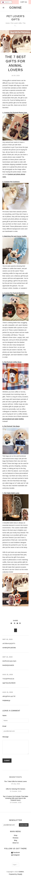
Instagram (16, 855)
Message (5, 737)
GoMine (21, 872)
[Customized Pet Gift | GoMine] (15, 606)
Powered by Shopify (15, 874)
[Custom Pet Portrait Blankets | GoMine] (15, 320)
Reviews (15, 838)
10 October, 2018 (15, 802)
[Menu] (3, 7)
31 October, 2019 (15, 791)
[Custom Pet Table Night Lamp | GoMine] (15, 520)
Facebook (16, 852)
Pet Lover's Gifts (16, 23)
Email (4, 726)
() (23, 2)
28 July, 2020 (15, 784)
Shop (15, 835)
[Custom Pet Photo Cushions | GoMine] (15, 209)
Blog (15, 840)
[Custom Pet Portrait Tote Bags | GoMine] (15, 453)
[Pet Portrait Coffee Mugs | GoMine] (15, 389)
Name (4, 715)
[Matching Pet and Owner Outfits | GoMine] (15, 263)
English (14, 864)
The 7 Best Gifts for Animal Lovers (15, 781)
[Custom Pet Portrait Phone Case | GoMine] (15, 140)
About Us (15, 843)
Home (8, 23)
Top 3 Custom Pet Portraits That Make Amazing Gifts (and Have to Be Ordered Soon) (15, 798)
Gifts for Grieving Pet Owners (15, 789)
